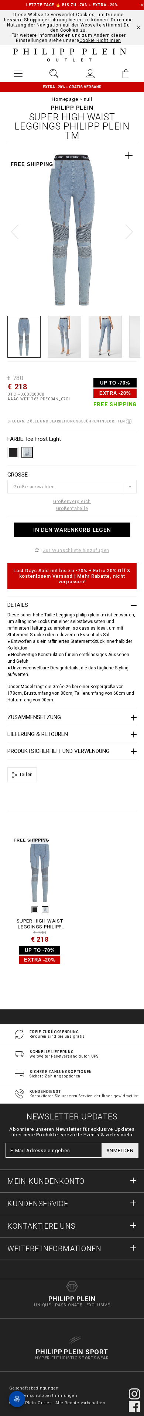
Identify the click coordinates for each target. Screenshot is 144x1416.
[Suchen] (54, 73)
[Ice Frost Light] (45, 909)
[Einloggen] (90, 73)
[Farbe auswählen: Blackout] (13, 452)
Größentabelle (72, 508)
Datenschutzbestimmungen (47, 1395)
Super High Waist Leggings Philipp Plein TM (40, 924)
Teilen (25, 774)
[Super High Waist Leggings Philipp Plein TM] (40, 870)
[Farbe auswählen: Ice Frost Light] (27, 452)
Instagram (134, 1393)
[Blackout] (34, 909)
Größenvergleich (72, 501)
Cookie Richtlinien (100, 40)
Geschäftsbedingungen (34, 1388)
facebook (134, 1406)
